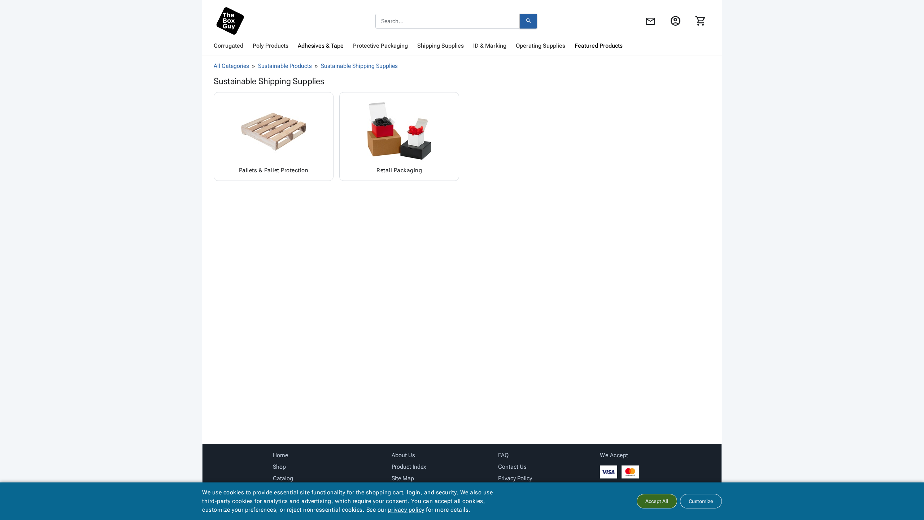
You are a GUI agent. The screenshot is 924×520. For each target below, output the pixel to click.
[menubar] (462, 46)
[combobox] (447, 21)
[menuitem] (228, 46)
